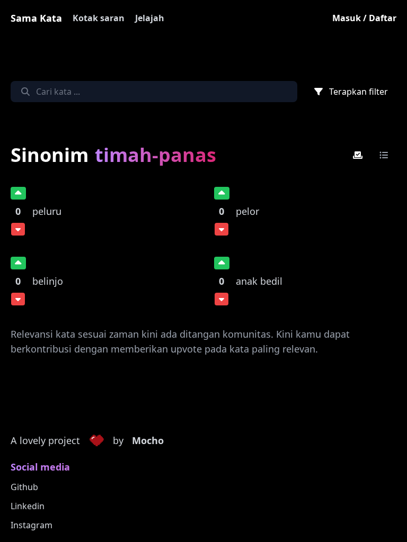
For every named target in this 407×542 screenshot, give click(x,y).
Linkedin (28, 506)
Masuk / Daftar (364, 18)
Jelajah (149, 18)
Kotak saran (99, 18)
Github (24, 487)
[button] (96, 440)
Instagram (31, 525)
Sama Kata (36, 18)
